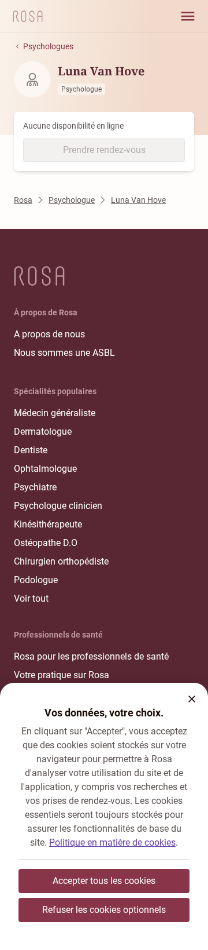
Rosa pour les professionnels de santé (91, 656)
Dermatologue (43, 431)
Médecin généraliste (54, 412)
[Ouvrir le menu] (188, 16)
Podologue (36, 579)
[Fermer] (192, 699)
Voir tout (31, 598)
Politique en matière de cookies (112, 842)
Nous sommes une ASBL (64, 352)
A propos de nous (49, 334)
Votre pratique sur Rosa (61, 674)
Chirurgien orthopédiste (61, 561)
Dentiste (30, 450)
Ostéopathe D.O (45, 542)
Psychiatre (35, 487)
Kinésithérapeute (48, 524)
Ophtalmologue (45, 468)
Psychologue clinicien (58, 505)
